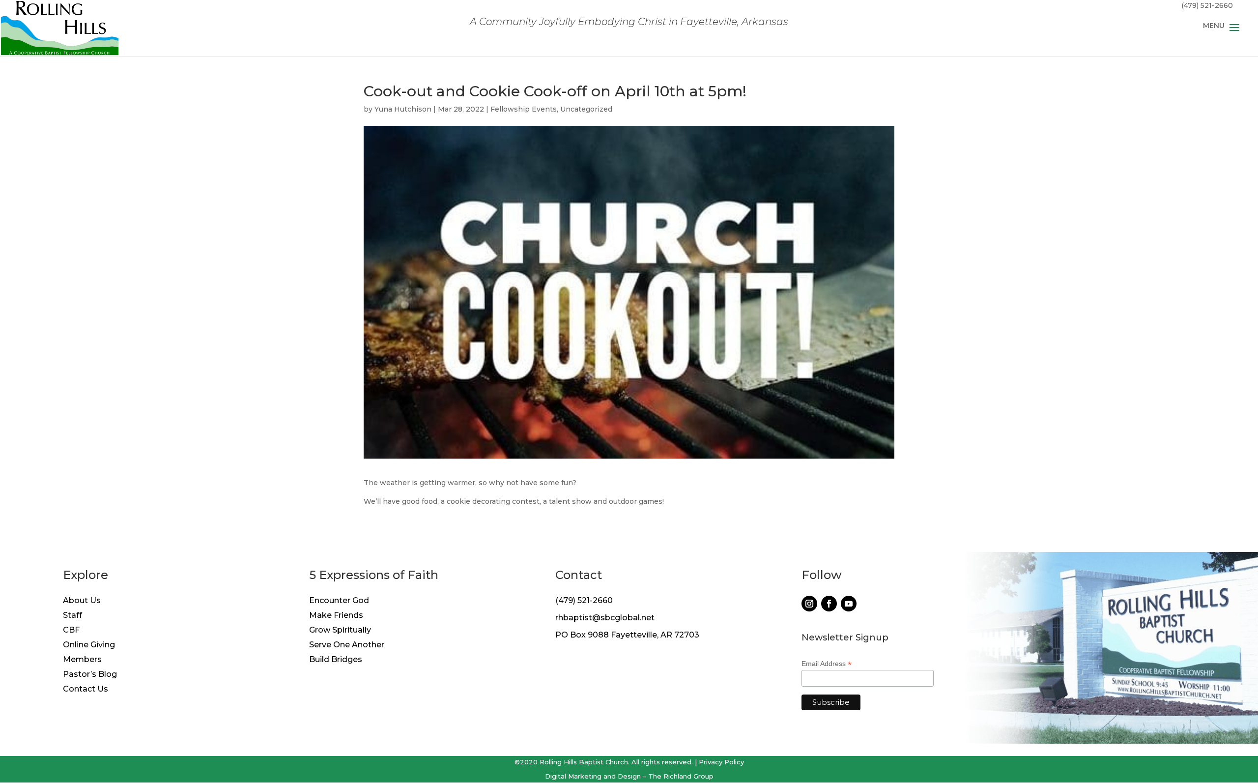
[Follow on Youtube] (849, 603)
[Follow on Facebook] (829, 603)
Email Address (826, 663)
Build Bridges (335, 660)
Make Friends (336, 616)
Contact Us (85, 690)
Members (82, 660)
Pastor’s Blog (90, 675)
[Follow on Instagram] (809, 603)
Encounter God (339, 601)
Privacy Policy (721, 762)
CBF (71, 631)
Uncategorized (586, 109)
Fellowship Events (523, 109)
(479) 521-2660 (584, 600)
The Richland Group (681, 776)
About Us (82, 601)
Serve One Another (346, 645)
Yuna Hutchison (402, 109)
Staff (72, 616)
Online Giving (89, 645)
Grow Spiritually (340, 631)
